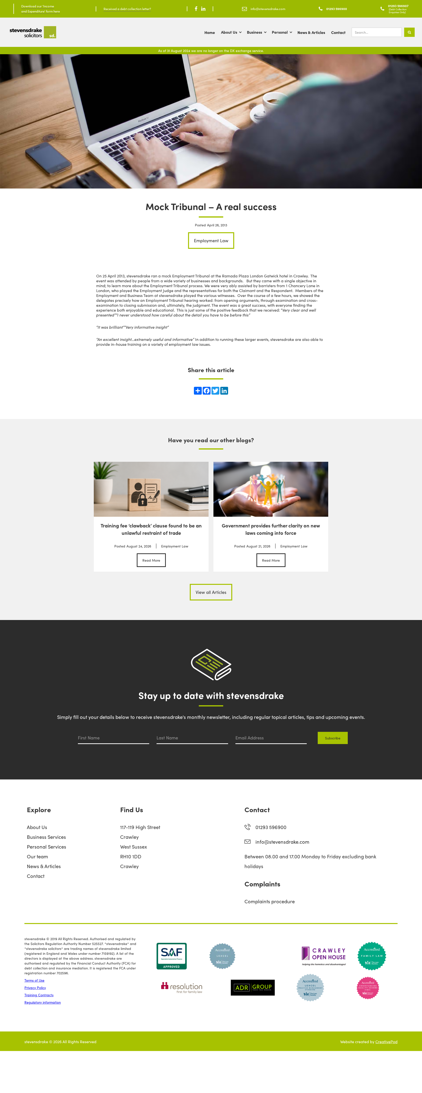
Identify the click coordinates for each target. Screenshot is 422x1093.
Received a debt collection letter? (127, 8)
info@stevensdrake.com (282, 841)
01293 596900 (270, 826)
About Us (229, 32)
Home (209, 32)
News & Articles (311, 32)
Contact (338, 32)
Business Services (46, 836)
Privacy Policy (35, 987)
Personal (280, 32)
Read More (151, 560)
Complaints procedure (269, 901)
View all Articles (211, 592)
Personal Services (46, 846)
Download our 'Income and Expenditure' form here (40, 8)
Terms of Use (34, 980)
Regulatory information (42, 1002)
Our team (37, 856)
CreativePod (386, 1041)
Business (254, 32)
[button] (234, 32)
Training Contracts (38, 994)
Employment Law (211, 240)
